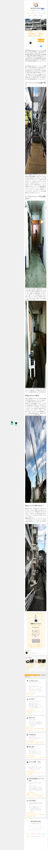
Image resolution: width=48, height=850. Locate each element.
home (28, 13)
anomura (36, 821)
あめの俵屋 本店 (35, 762)
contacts (41, 15)
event (39, 13)
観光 (43, 41)
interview (34, 13)
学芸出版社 (32, 800)
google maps (37, 625)
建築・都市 (40, 41)
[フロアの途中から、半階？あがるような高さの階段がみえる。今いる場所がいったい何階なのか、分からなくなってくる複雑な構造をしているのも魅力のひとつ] (35, 387)
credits (43, 836)
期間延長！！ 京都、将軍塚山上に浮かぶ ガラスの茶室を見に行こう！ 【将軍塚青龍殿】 (28, 667)
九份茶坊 (32, 699)
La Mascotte (33, 681)
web (33, 625)
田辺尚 (29, 653)
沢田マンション (28, 25)
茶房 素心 (32, 747)
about (30, 15)
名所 (43, 39)
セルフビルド (40, 39)
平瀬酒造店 (32, 735)
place (44, 13)
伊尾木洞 (32, 718)
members (35, 15)
